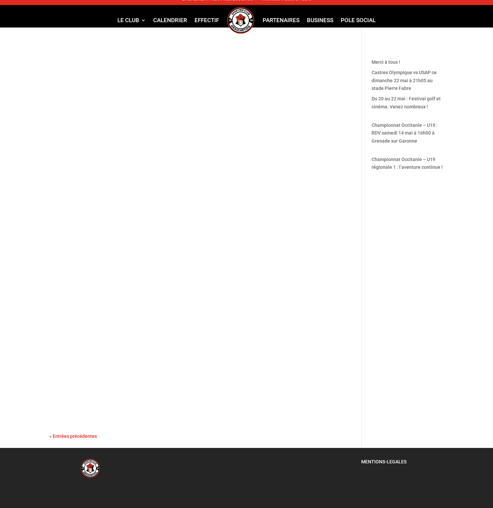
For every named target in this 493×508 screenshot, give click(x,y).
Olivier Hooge (72, 65)
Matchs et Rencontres (143, 65)
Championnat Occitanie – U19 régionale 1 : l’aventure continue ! (161, 119)
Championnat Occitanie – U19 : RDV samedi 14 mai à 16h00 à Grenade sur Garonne (188, 53)
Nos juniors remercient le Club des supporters (132, 372)
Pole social (358, 20)
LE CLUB (128, 20)
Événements (132, 245)
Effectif (207, 20)
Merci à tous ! (386, 62)
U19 (172, 65)
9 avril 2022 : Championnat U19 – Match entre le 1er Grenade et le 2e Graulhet (186, 166)
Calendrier (170, 20)
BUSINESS (320, 20)
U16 (179, 245)
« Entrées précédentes (73, 436)
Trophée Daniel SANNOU (90, 232)
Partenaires (281, 20)
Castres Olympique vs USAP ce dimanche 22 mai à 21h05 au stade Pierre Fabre (404, 80)
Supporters (131, 385)
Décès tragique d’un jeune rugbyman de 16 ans (130, 306)
